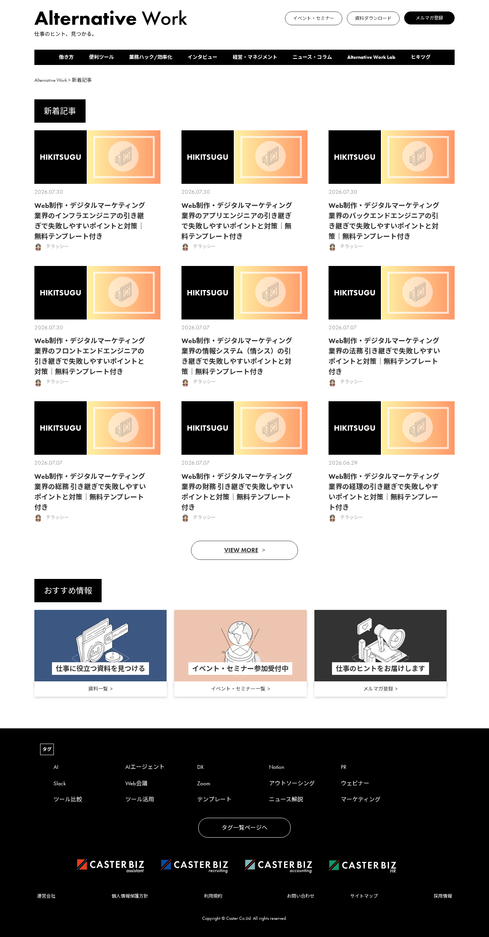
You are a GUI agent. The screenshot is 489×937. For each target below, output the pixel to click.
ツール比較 (67, 799)
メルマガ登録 (429, 18)
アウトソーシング (292, 783)
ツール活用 (139, 799)
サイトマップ (364, 896)
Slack (59, 783)
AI (55, 767)
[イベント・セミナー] (189, 32)
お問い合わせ (300, 896)
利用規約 (213, 896)
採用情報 (443, 896)
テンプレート (214, 799)
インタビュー (202, 57)
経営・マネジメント (255, 57)
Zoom (203, 783)
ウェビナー (355, 783)
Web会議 (136, 783)
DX (200, 767)
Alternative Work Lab (371, 57)
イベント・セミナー (313, 18)
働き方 (66, 57)
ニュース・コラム (312, 57)
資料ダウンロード (373, 18)
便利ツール (101, 57)
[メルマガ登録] (198, 32)
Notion (276, 767)
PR (344, 767)
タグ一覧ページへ (244, 828)
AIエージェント (145, 767)
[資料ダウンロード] (194, 32)
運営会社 (46, 896)
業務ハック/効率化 (150, 57)
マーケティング (361, 799)
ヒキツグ (421, 57)
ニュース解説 (286, 799)
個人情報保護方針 (130, 896)
